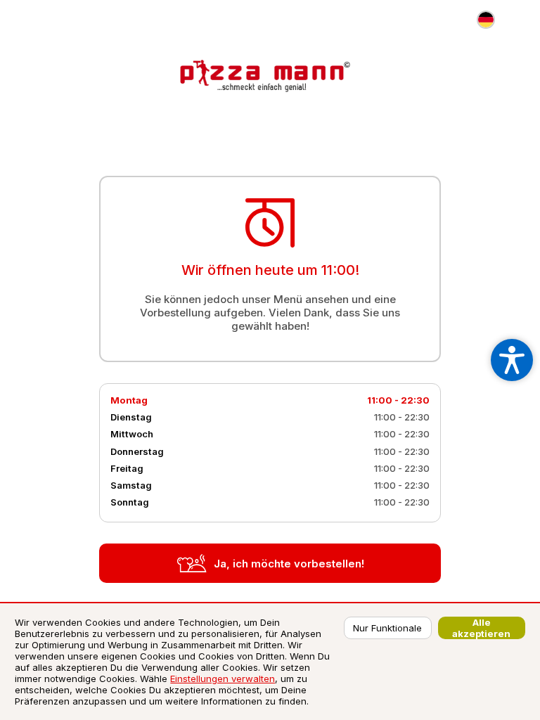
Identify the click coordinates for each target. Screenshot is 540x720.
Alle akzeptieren (481, 628)
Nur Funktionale (387, 628)
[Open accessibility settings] (512, 360)
